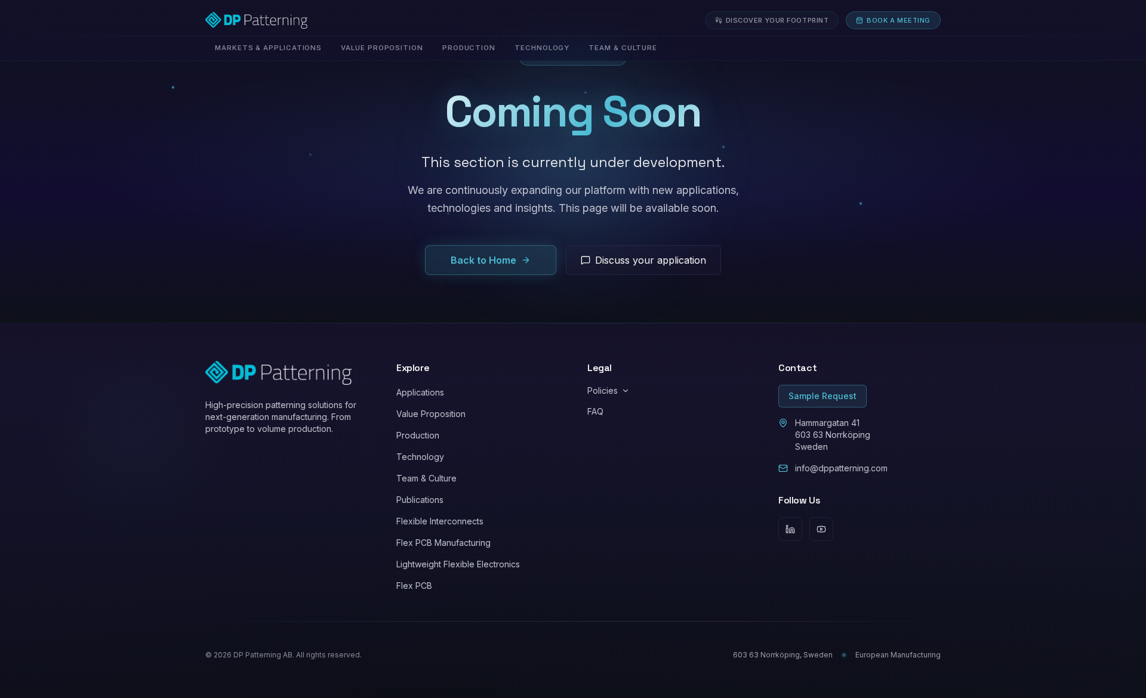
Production (417, 435)
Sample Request (822, 396)
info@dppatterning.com (841, 468)
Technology (420, 457)
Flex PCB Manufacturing (443, 543)
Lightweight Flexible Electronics (458, 564)
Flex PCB (414, 585)
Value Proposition (431, 414)
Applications (420, 392)
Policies (602, 390)
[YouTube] (821, 529)
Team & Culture (426, 478)
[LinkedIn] (790, 529)
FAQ (595, 411)
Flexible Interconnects (439, 521)
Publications (419, 500)
